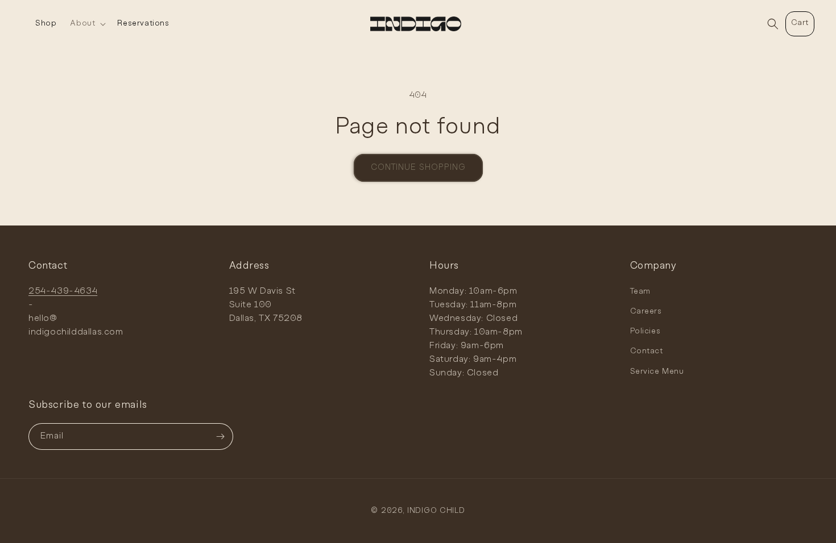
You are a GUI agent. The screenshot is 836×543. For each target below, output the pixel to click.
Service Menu (657, 371)
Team (640, 291)
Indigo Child (436, 511)
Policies (645, 331)
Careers (646, 311)
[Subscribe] (220, 436)
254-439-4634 (62, 291)
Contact (646, 351)
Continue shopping (418, 168)
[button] (86, 24)
